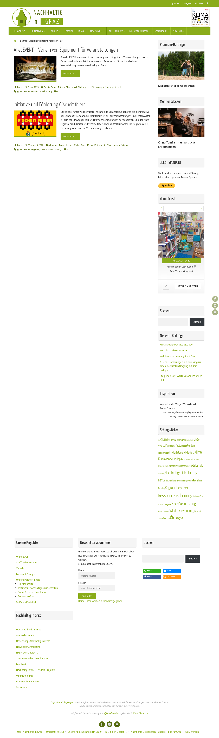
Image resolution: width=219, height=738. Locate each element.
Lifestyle (198, 466)
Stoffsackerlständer (26, 562)
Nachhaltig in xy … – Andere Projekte (35, 669)
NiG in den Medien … (27, 652)
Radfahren (197, 480)
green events (23, 91)
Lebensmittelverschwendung (180, 466)
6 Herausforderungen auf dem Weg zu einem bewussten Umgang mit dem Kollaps (180, 366)
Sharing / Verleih (113, 87)
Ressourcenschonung (41, 91)
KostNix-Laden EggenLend (180, 266)
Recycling (161, 488)
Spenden (175, 3)
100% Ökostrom (140, 713)
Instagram (187, 3)
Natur (161, 480)
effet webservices (111, 713)
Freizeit (184, 446)
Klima (198, 452)
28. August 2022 (35, 145)
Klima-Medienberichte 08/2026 (176, 344)
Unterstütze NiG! (55, 731)
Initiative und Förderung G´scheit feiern (50, 105)
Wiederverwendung (182, 511)
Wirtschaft (197, 511)
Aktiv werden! (192, 731)
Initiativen (125, 145)
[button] (161, 208)
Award (182, 440)
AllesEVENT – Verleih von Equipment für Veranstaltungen (66, 50)
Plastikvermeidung (181, 481)
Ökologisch (177, 518)
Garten (191, 445)
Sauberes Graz (198, 496)
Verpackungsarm (163, 511)
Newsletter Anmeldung (28, 646)
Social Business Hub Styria (32, 592)
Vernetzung (187, 503)
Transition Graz (26, 596)
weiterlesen (69, 73)
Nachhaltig (161, 474)
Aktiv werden (174, 439)
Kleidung (190, 452)
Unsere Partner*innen (28, 579)
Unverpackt (161, 504)
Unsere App (22, 556)
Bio (195, 439)
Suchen (197, 321)
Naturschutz (171, 480)
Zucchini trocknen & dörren (174, 350)
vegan (167, 504)
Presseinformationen (27, 681)
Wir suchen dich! (24, 675)
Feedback (21, 664)
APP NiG (199, 3)
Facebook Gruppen (26, 574)
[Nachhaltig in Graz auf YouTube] (215, 312)
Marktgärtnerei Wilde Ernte (176, 86)
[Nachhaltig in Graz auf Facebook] (215, 299)
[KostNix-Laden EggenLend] (181, 235)
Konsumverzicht (188, 460)
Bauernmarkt (189, 440)
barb (19, 87)
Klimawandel (165, 459)
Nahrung (190, 472)
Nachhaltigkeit (174, 473)
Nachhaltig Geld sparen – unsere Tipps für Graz (156, 731)
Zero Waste (164, 518)
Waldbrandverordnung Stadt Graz (178, 356)
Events (47, 87)
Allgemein (53, 145)
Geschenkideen (163, 453)
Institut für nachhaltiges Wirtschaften (38, 588)
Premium (190, 481)
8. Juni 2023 (33, 87)
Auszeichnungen (25, 635)
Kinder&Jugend (177, 452)
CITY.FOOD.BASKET (26, 601)
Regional (35, 149)
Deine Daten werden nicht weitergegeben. (100, 601)
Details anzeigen (188, 286)
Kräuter (196, 459)
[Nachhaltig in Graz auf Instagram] (215, 306)
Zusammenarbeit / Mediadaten (32, 658)
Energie (170, 445)
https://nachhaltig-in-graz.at (64, 702)
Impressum (22, 687)
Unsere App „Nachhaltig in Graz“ (33, 641)
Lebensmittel (163, 466)
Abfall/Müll (163, 439)
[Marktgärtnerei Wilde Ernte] (181, 79)
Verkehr (174, 504)
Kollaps (178, 459)
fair (174, 446)
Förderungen (98, 87)
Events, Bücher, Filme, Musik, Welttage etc (71, 87)
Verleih (20, 568)
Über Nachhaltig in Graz (28, 629)
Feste (178, 445)
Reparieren (183, 488)
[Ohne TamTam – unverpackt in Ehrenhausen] (181, 136)
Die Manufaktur (26, 583)
